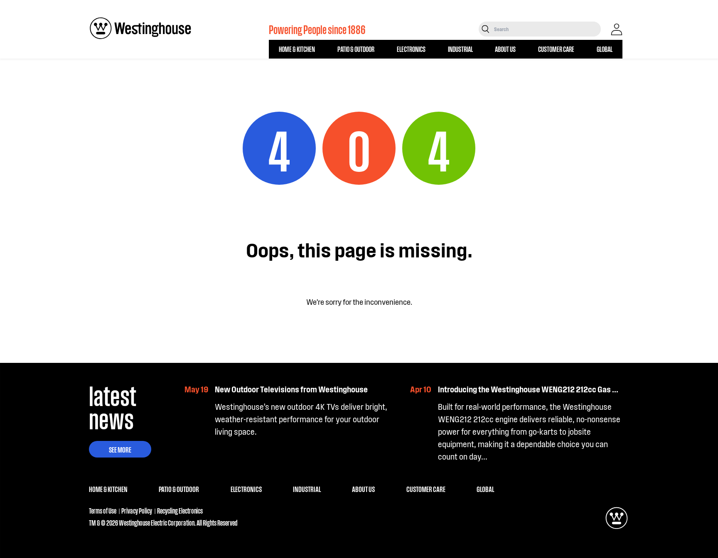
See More (120, 449)
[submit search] (485, 29)
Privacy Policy (136, 510)
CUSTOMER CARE (556, 49)
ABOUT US (505, 49)
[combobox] (546, 29)
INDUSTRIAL (460, 49)
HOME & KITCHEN (297, 49)
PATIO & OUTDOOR (355, 49)
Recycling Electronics (180, 510)
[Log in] (616, 29)
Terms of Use (102, 510)
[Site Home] (140, 28)
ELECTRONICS (411, 49)
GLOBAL (604, 49)
